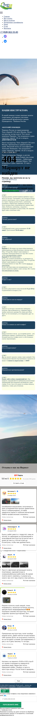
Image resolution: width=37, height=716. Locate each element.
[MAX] (5, 37)
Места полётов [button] (9, 20)
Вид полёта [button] (8, 18)
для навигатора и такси (14, 255)
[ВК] (5, 42)
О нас (6, 26)
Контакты (7, 28)
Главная (7, 16)
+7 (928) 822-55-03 (9, 32)
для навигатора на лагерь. (10, 270)
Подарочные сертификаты (13, 22)
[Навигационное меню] (1, 13)
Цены (6, 24)
